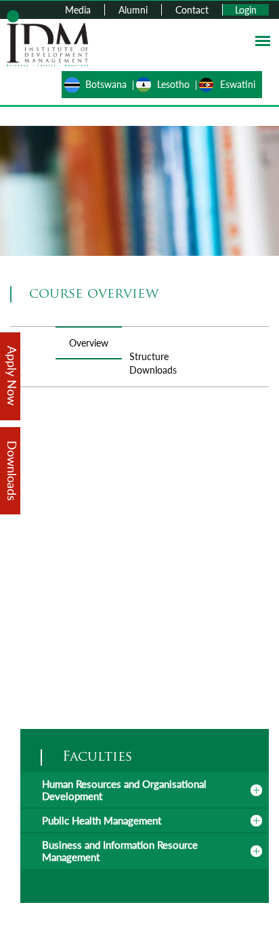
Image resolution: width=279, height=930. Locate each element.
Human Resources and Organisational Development (124, 790)
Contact (192, 10)
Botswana (106, 84)
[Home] (47, 37)
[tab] (144, 789)
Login (246, 10)
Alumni (133, 10)
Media (78, 10)
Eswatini (237, 84)
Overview (88, 343)
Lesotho (173, 84)
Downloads (153, 370)
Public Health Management (101, 820)
